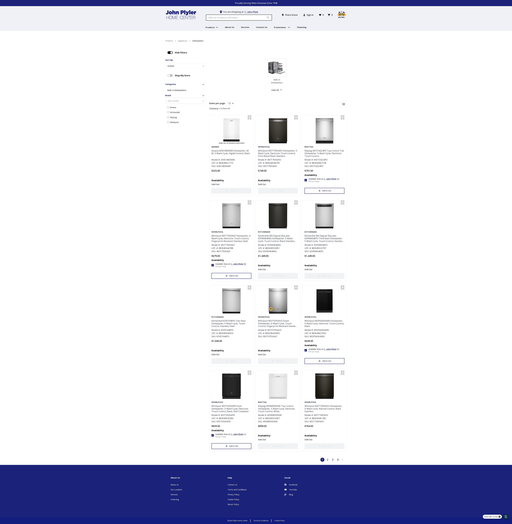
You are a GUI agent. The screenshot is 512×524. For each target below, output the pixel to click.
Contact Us (232, 484)
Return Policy (233, 504)
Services (174, 494)
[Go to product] (231, 130)
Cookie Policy (233, 499)
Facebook (292, 484)
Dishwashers (197, 41)
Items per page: (217, 103)
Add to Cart (326, 191)
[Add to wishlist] (249, 117)
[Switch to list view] (344, 104)
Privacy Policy (233, 494)
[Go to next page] (342, 460)
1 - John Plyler (251, 11)
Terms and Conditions (237, 489)
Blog (290, 494)
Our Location (176, 489)
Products (169, 41)
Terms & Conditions (261, 520)
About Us (175, 484)
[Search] (203, 101)
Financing (175, 499)
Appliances (182, 41)
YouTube (293, 489)
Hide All (275, 90)
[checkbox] (170, 52)
